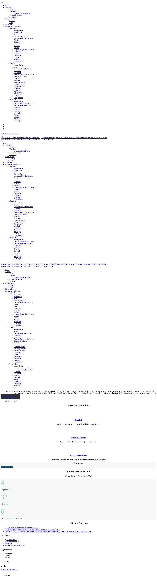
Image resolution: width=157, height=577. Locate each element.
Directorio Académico (78, 438)
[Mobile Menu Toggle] (2, 2)
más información (6, 467)
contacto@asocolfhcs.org (9, 134)
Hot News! (6, 575)
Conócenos (10, 397)
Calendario (78, 420)
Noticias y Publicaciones (78, 455)
